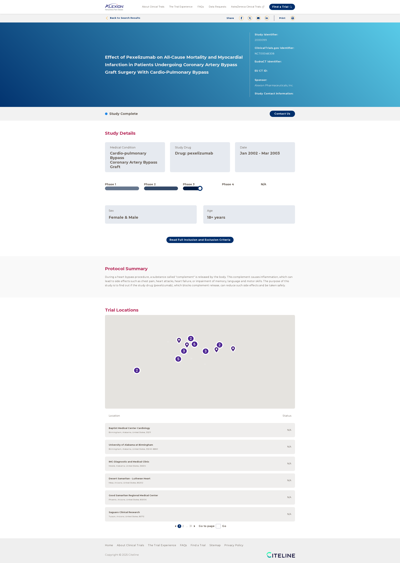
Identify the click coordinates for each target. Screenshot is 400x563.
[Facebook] (241, 18)
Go (224, 526)
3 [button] (184, 351)
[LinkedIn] (266, 18)
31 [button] (190, 526)
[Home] (114, 7)
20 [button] (191, 359)
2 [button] (137, 370)
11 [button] (205, 364)
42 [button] (210, 350)
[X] (250, 18)
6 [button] (194, 344)
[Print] (292, 18)
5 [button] (178, 359)
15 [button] (171, 356)
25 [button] (200, 349)
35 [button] (201, 357)
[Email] (258, 18)
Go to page (207, 526)
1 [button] (179, 526)
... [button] (187, 526)
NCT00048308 (264, 53)
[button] (179, 340)
